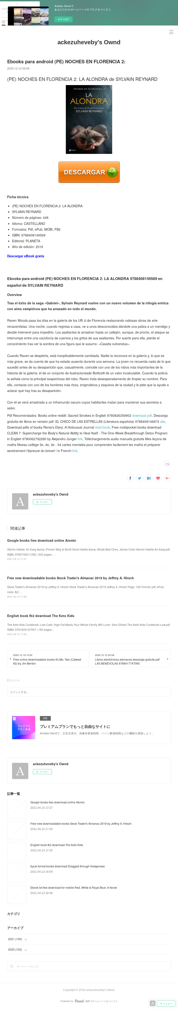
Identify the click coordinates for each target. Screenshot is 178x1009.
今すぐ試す (63, 19)
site (162, 421)
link (80, 438)
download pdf (142, 415)
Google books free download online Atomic (41, 540)
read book (102, 427)
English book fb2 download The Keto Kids (40, 615)
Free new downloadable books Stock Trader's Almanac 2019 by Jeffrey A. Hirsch (70, 578)
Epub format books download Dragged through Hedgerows (67, 866)
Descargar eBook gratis (25, 256)
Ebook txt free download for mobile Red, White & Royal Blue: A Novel (73, 887)
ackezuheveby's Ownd (89, 42)
